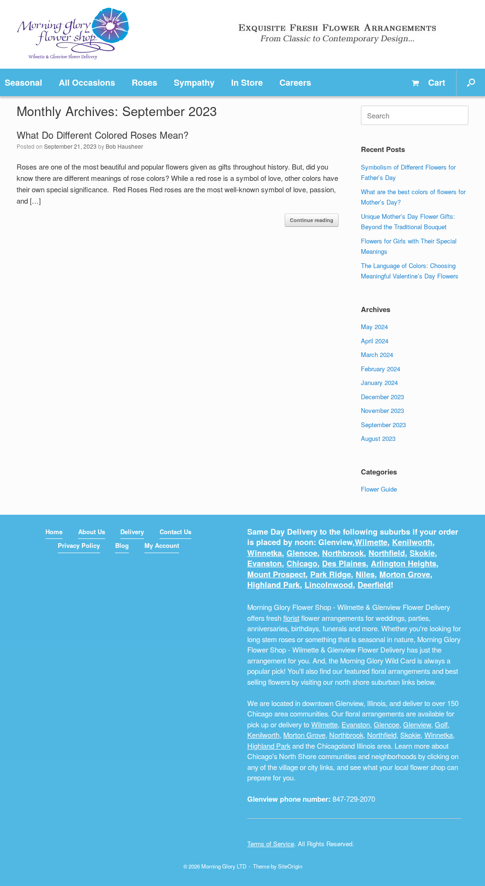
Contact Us (175, 531)
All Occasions (87, 82)
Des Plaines (344, 563)
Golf (441, 724)
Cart (435, 82)
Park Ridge (330, 574)
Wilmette (371, 542)
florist (291, 618)
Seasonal (23, 82)
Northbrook (343, 552)
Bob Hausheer (124, 146)
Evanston (264, 563)
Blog (122, 545)
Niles (365, 574)
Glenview (417, 724)
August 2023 (378, 438)
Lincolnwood (329, 584)
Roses (144, 82)
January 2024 (379, 382)
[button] (471, 82)
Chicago (302, 563)
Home (54, 531)
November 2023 (382, 410)
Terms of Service (270, 843)
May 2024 (374, 326)
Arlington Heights (403, 563)
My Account (161, 545)
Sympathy (194, 82)
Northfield (386, 552)
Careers (295, 82)
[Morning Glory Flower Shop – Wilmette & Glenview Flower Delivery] (73, 34)
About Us (91, 531)
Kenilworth (412, 542)
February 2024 (380, 368)
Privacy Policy (79, 545)
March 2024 (377, 354)
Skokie (422, 552)
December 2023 (382, 396)
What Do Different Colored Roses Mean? (103, 135)
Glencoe (302, 552)
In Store (247, 82)
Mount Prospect (276, 574)
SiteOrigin (290, 866)
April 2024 (374, 340)
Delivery (132, 531)
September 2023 (383, 424)
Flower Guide (379, 488)
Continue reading (311, 220)
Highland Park (273, 584)
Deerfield (374, 584)
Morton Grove (404, 574)
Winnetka (264, 552)
